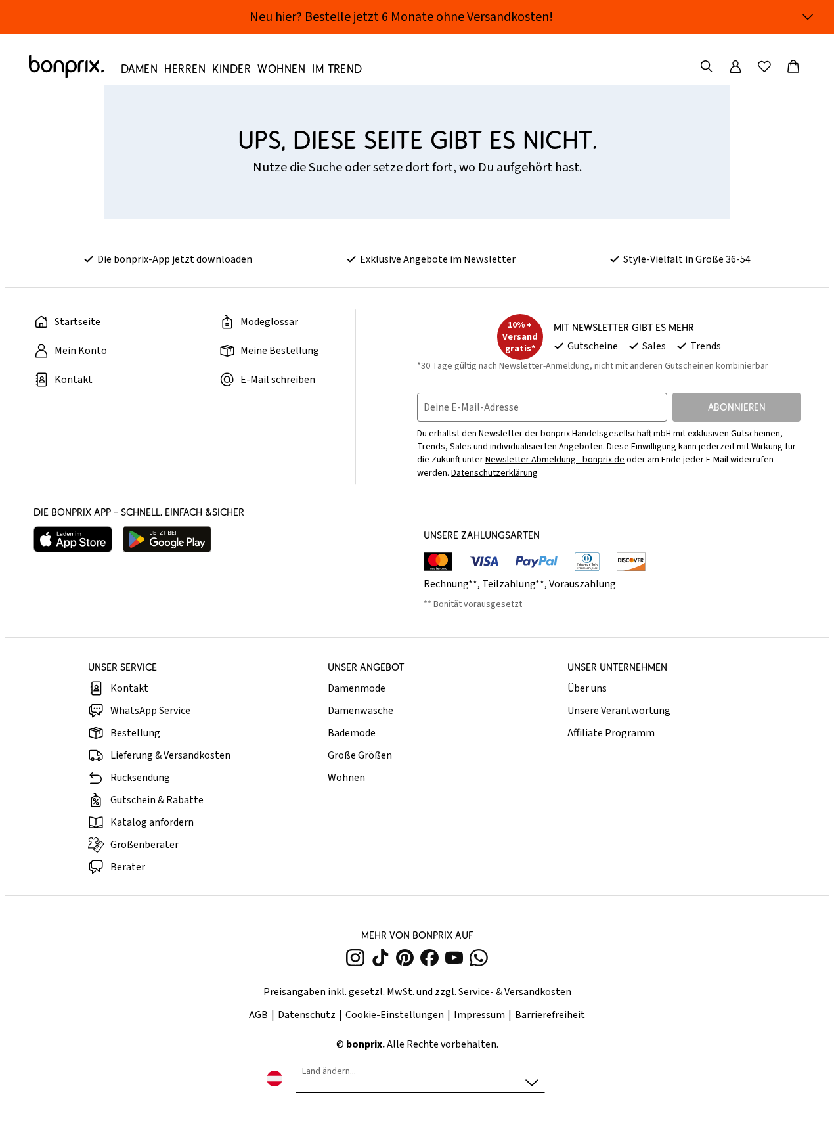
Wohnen (346, 777)
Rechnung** (450, 584)
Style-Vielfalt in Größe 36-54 (687, 259)
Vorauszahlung (582, 584)
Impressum (479, 1014)
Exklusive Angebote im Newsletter (438, 259)
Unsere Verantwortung (618, 711)
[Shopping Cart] (793, 66)
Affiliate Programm (611, 733)
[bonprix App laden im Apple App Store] (72, 539)
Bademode (352, 733)
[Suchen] (706, 66)
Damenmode (356, 688)
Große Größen (360, 755)
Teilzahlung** (513, 584)
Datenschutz (307, 1014)
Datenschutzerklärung (494, 473)
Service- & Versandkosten (514, 992)
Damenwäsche (360, 710)
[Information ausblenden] (807, 17)
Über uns (587, 688)
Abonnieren (737, 407)
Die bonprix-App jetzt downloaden (174, 259)
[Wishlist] (764, 66)
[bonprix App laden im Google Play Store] (167, 539)
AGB (258, 1014)
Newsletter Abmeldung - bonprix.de (555, 459)
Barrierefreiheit (550, 1014)
